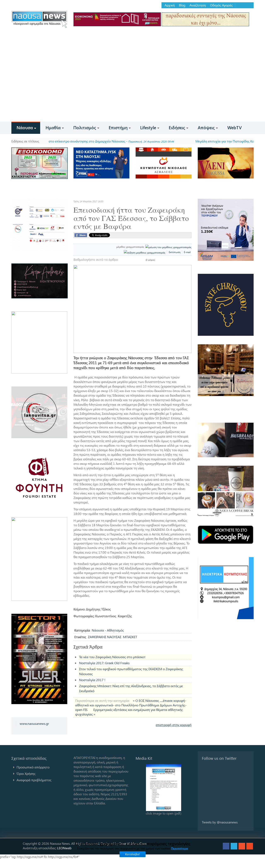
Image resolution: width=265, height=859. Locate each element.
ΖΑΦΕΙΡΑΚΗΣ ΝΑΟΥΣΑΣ (104, 637)
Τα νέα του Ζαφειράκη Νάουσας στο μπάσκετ (112, 657)
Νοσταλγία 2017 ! (92, 680)
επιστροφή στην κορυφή (174, 725)
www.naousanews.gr (34, 723)
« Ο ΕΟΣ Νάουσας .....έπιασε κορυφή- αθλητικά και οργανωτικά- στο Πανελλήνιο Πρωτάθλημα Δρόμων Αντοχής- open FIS (130, 705)
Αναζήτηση (197, 5)
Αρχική (170, 5)
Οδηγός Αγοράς (221, 5)
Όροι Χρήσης (26, 773)
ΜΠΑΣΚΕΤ (130, 637)
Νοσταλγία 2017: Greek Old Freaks (104, 663)
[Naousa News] (39, 19)
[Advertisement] (132, 91)
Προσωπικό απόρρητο (33, 767)
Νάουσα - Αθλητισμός (108, 630)
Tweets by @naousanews (220, 822)
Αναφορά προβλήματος (34, 780)
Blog (182, 5)
